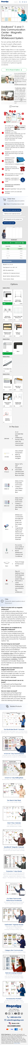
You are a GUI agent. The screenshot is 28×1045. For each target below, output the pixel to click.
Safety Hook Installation (19, 657)
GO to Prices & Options (13, 70)
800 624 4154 (17, 81)
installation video (8, 653)
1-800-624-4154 (15, 1017)
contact (16, 79)
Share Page (15, 106)
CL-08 (6, 552)
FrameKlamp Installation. (10, 659)
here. (21, 700)
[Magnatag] (14, 1006)
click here (13, 677)
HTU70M (7, 456)
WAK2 (6, 584)
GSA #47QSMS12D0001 (14, 1026)
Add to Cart (18, 242)
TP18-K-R (6, 472)
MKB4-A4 (6, 488)
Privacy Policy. (17, 1043)
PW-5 (6, 566)
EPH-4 (6, 529)
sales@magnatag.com (20, 84)
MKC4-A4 (6, 505)
